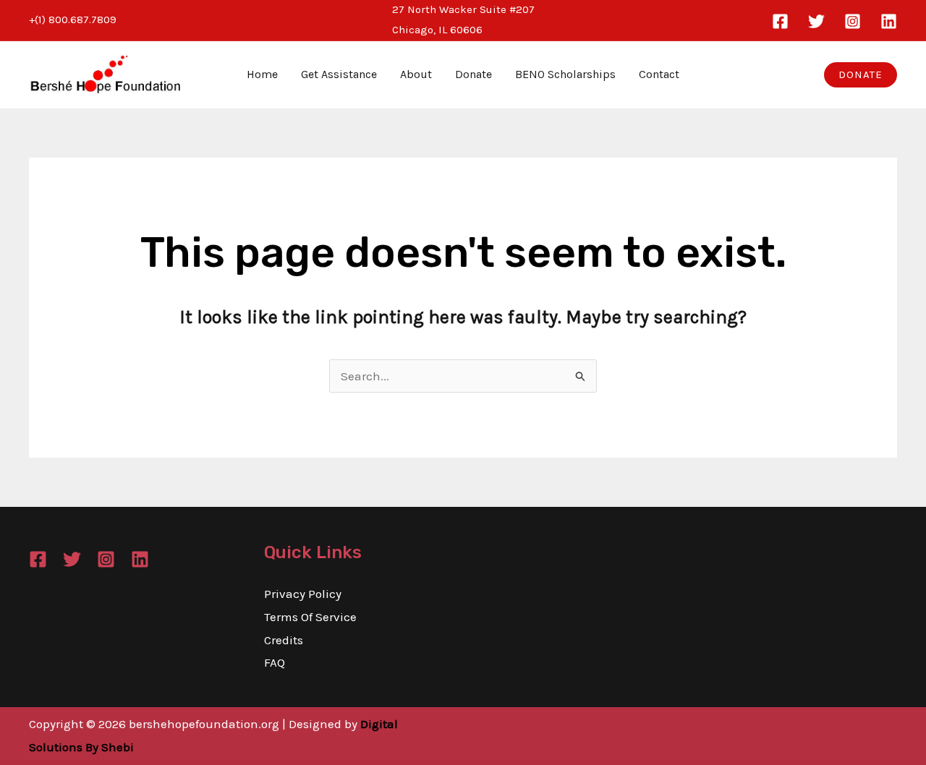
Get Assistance (339, 74)
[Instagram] (852, 21)
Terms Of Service (310, 617)
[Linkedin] (888, 21)
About (416, 74)
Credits (283, 640)
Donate (473, 74)
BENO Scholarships (565, 74)
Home (262, 74)
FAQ (274, 662)
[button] (860, 74)
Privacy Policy (302, 593)
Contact (659, 74)
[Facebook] (780, 21)
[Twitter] (816, 21)
